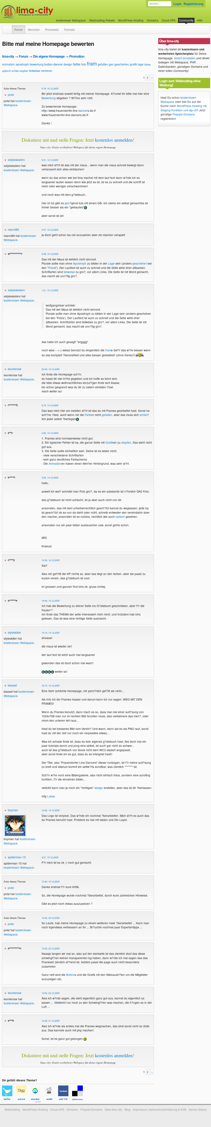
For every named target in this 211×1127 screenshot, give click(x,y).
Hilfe (200, 20)
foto (83, 64)
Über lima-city (113, 1109)
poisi (11, 95)
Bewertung (49, 98)
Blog (127, 1109)
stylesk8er (14, 632)
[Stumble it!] (37, 1100)
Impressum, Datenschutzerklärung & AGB (159, 1109)
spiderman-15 (17, 857)
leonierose (14, 369)
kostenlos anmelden (114, 140)
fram (92, 63)
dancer (58, 64)
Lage (111, 263)
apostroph (22, 64)
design (67, 64)
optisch (6, 71)
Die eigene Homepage (48, 56)
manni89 (13, 229)
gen (111, 64)
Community (186, 20)
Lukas (51, 796)
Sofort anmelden (185, 58)
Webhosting (12, 1109)
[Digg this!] (23, 1100)
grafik (133, 64)
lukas (147, 64)
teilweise (34, 71)
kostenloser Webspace (71, 20)
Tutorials (69, 29)
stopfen (23, 71)
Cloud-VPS (169, 20)
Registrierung (193, 4)
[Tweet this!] (9, 1100)
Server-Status (197, 1109)
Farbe (88, 415)
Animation (55, 463)
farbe (76, 64)
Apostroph (79, 263)
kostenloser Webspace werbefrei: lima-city (42, 12)
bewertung (36, 64)
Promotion (76, 56)
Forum (18, 29)
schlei (15, 71)
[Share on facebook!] (65, 1100)
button (48, 64)
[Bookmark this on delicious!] (78, 1100)
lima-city (8, 56)
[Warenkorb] (206, 18)
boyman (13, 810)
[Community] (9, 27)
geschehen (122, 64)
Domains (152, 20)
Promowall (52, 29)
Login (177, 4)
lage (140, 64)
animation (8, 64)
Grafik (109, 442)
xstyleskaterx (16, 160)
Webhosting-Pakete (102, 20)
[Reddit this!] (51, 1100)
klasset (12, 685)
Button (70, 975)
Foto (51, 268)
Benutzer (34, 29)
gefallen (103, 64)
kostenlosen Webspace (17, 103)
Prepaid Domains (183, 114)
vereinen (46, 71)
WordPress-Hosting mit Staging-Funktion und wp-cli (184, 108)
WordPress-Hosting (130, 20)
